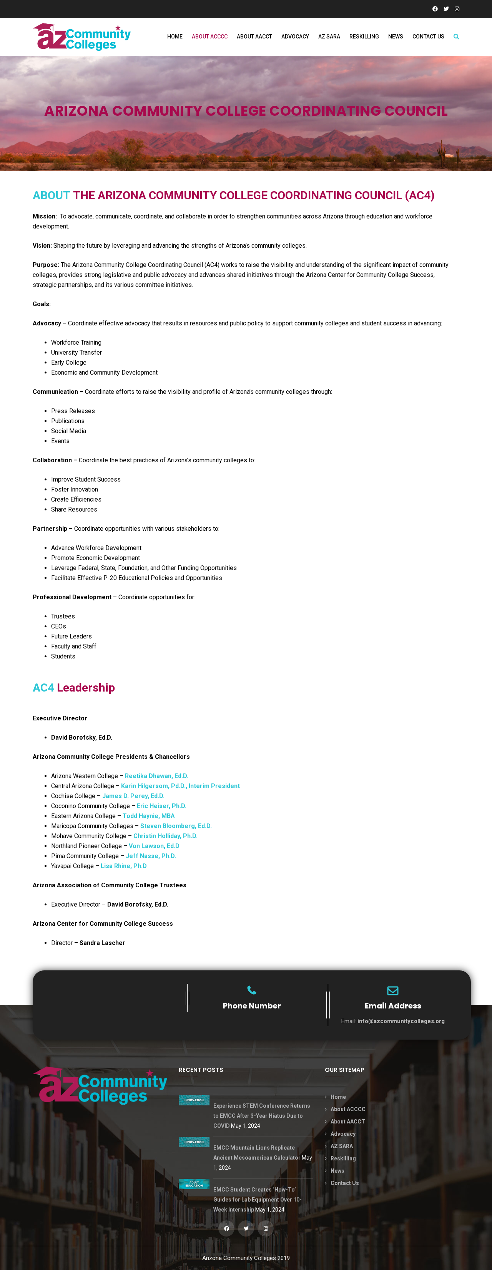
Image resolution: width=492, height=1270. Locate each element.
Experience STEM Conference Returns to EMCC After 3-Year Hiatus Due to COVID (261, 1116)
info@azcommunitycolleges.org (401, 1021)
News (395, 36)
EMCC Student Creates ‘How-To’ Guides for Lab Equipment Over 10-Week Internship (257, 1200)
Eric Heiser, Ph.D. (161, 806)
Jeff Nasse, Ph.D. (151, 856)
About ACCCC (210, 36)
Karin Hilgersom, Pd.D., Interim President (180, 786)
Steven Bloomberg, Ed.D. (176, 826)
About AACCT (254, 36)
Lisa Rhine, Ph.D (124, 866)
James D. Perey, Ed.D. (133, 796)
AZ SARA (329, 36)
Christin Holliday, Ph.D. (165, 836)
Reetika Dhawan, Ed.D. (156, 776)
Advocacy (295, 36)
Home (175, 36)
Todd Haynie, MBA (149, 816)
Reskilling (364, 36)
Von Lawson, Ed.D (155, 846)
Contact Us (428, 36)
